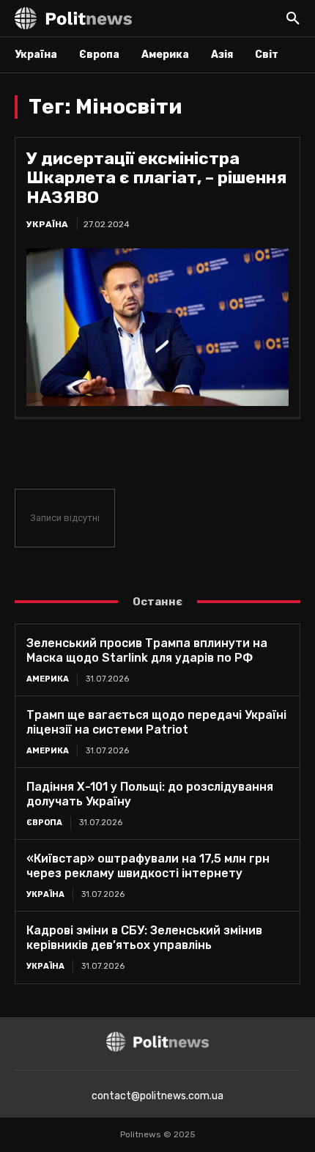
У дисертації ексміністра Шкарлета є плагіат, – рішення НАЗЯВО (156, 177)
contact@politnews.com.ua (157, 1096)
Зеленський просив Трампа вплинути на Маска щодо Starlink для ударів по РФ (146, 650)
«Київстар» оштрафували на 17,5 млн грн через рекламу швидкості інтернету (148, 866)
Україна (47, 224)
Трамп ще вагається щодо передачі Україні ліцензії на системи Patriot (156, 722)
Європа (44, 822)
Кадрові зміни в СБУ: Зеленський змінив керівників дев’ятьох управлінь (144, 937)
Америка (47, 679)
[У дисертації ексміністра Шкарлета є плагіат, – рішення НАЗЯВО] (157, 327)
